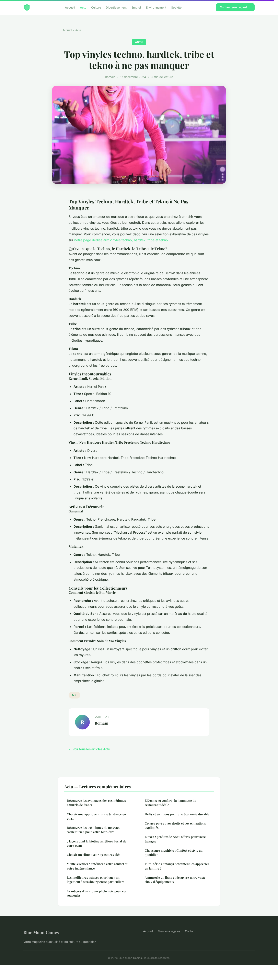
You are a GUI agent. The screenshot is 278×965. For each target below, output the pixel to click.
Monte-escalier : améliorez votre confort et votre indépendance (97, 866)
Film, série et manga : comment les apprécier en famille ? (177, 866)
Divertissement (116, 7)
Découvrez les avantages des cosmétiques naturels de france (96, 802)
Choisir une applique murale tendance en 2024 (96, 816)
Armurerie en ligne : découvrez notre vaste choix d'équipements (175, 879)
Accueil (70, 7)
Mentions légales (169, 931)
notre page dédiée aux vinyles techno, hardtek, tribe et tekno (121, 240)
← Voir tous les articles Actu (89, 749)
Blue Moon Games (41, 932)
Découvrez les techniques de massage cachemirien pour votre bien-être (93, 830)
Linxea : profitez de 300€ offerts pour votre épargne (175, 839)
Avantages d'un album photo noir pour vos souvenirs (97, 893)
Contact (190, 931)
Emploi (136, 7)
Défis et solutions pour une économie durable (177, 814)
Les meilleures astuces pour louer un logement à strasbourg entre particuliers (95, 879)
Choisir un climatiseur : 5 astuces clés (93, 855)
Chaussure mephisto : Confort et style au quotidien (173, 852)
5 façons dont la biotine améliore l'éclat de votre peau (96, 843)
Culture (96, 7)
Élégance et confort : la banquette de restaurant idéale (170, 802)
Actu (83, 7)
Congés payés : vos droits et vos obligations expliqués (175, 825)
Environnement (156, 7)
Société (176, 7)
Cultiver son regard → (235, 7)
